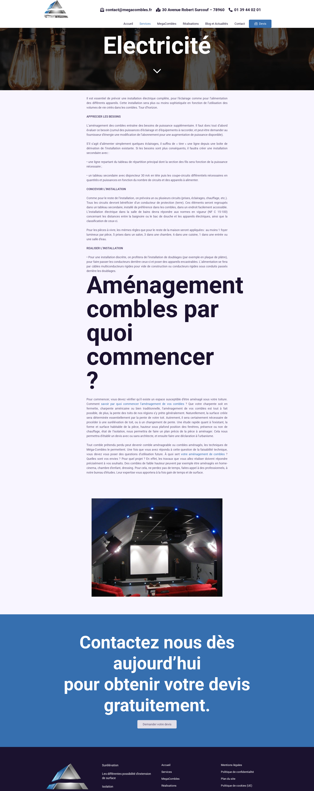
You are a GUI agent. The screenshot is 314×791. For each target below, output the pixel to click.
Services (166, 771)
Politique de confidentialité (237, 771)
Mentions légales (231, 765)
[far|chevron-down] (157, 70)
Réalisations (168, 785)
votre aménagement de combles (203, 454)
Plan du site (228, 778)
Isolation (107, 786)
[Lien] (56, 10)
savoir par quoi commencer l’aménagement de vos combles (142, 404)
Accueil (165, 765)
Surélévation (110, 765)
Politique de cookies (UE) (236, 785)
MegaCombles (170, 778)
